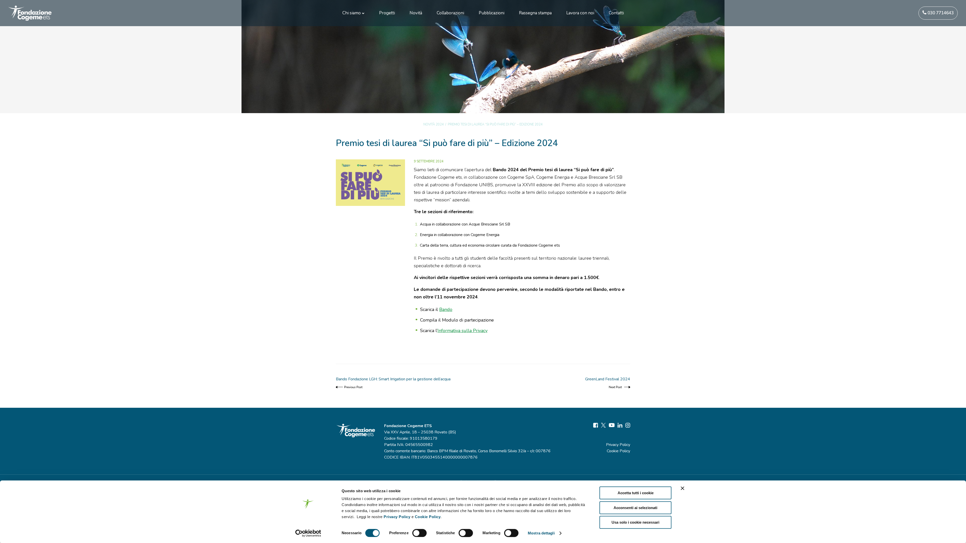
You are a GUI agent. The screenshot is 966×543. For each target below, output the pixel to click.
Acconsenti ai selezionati (635, 508)
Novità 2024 (433, 124)
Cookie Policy (428, 517)
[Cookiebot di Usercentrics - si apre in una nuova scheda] (308, 533)
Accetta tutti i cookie (636, 493)
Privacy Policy (397, 517)
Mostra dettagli (541, 533)
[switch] (419, 533)
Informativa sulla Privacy (462, 331)
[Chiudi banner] (682, 488)
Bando (445, 309)
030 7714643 (940, 13)
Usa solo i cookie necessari (635, 522)
